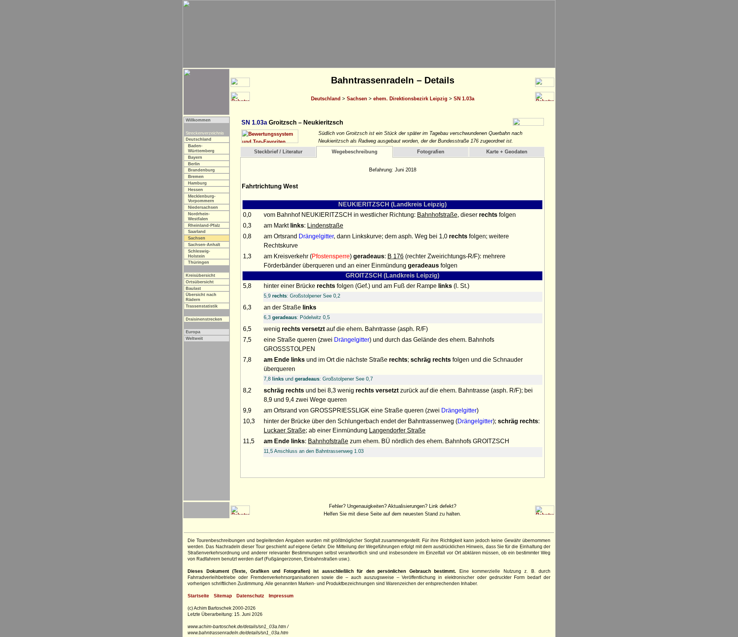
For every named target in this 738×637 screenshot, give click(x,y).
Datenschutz (250, 596)
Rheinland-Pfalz (204, 225)
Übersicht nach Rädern (201, 297)
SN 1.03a (464, 98)
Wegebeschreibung (354, 152)
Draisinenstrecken (204, 319)
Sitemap (223, 596)
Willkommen (198, 120)
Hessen (195, 189)
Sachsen (357, 98)
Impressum (281, 596)
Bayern (195, 157)
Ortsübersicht (200, 281)
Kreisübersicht (200, 275)
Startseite (198, 596)
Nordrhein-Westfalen (199, 216)
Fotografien (430, 152)
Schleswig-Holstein (199, 253)
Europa (193, 331)
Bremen (196, 176)
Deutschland (326, 98)
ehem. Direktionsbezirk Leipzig (410, 98)
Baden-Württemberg (201, 148)
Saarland (197, 231)
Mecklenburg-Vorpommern (202, 198)
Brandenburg (201, 170)
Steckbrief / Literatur (278, 152)
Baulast (193, 288)
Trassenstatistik (202, 306)
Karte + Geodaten (506, 152)
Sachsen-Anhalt (204, 244)
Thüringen (198, 262)
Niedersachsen (203, 207)
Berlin (194, 163)
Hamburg (197, 183)
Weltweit (194, 338)
